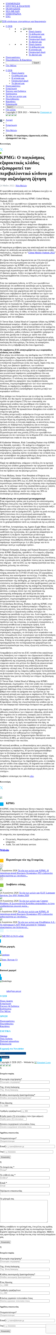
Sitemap (3, 1036)
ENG (8, 16)
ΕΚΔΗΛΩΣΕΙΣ (13, 8)
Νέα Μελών (11, 130)
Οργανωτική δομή (37, 39)
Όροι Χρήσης (6, 1038)
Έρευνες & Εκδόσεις (9, 1006)
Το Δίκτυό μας (35, 42)
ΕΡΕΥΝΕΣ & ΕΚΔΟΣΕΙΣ (18, 6)
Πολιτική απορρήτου (9, 1041)
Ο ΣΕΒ (9, 26)
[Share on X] (1, 150)
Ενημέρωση (11, 88)
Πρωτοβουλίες (12, 99)
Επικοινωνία (11, 104)
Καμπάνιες (11, 101)
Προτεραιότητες (13, 57)
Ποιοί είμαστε (35, 31)
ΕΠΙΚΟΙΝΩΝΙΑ (13, 14)
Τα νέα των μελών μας (16, 96)
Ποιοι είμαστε (6, 1001)
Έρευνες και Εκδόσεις (16, 91)
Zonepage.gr (46, 112)
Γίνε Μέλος (11, 65)
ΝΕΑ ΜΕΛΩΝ (13, 11)
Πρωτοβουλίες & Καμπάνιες (19, 60)
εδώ (32, 776)
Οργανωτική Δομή (19, 81)
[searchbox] (19, 62)
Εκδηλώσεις (11, 93)
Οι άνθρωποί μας (36, 34)
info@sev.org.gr (13, 991)
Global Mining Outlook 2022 (41, 252)
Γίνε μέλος (11, 109)
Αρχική (9, 120)
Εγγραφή (4, 1057)
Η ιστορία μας (35, 36)
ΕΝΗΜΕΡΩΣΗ (13, 3)
